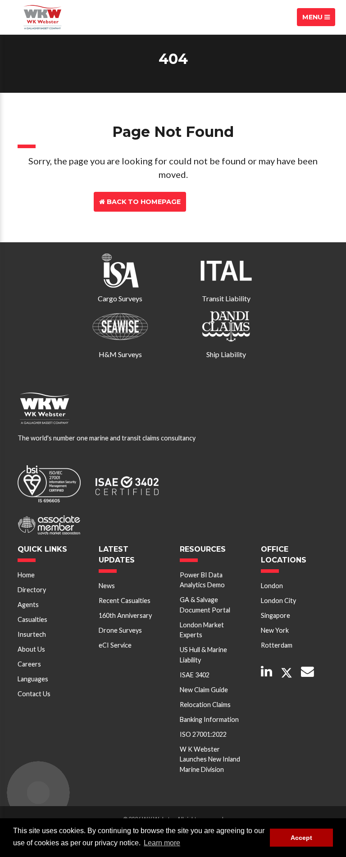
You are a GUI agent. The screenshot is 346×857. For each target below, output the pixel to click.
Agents (28, 604)
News (107, 585)
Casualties (32, 619)
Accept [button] (301, 837)
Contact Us (223, 202)
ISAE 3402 (194, 675)
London (272, 585)
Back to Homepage (143, 202)
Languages (33, 679)
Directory (32, 590)
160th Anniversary (125, 615)
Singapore (275, 615)
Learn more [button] (162, 843)
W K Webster (42, 17)
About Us (31, 649)
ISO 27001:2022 (203, 734)
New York (275, 630)
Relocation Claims (205, 704)
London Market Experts (202, 630)
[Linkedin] (266, 672)
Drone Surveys (120, 630)
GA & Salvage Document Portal (205, 604)
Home (26, 575)
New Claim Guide (204, 690)
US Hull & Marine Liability (203, 654)
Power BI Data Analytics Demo (202, 580)
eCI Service (115, 645)
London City (278, 600)
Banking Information (209, 719)
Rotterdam (276, 645)
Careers (29, 664)
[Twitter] (286, 673)
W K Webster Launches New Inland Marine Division (210, 759)
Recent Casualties (124, 600)
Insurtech (32, 634)
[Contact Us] (307, 672)
